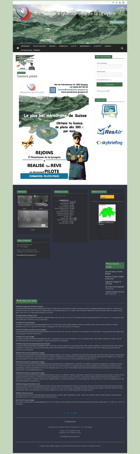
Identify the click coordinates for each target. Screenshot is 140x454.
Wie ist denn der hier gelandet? (114, 287)
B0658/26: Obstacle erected (24, 393)
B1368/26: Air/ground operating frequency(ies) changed (33, 344)
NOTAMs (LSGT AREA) (27, 301)
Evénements (21, 73)
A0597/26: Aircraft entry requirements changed (30, 362)
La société (97, 46)
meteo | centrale (105, 196)
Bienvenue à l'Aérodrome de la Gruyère (75, 13)
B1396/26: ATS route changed (25, 337)
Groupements (85, 46)
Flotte (73, 46)
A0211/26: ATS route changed (25, 400)
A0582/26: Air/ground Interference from (28, 384)
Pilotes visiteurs (39, 46)
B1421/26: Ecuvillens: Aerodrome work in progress (31, 330)
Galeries (108, 46)
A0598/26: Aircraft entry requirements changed (30, 373)
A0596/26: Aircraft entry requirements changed (30, 353)
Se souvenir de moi (103, 79)
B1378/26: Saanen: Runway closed (26, 315)
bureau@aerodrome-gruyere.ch (26, 255)
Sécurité (52, 46)
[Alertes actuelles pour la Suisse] (107, 205)
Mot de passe (101, 71)
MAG (47, 446)
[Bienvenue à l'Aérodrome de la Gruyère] (18, 48)
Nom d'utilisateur (102, 63)
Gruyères (103, 197)
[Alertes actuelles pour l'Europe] (107, 222)
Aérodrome (25, 46)
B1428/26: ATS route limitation (25, 322)
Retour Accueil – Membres (30, 50)
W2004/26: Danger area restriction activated (29, 306)
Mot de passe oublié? (103, 91)
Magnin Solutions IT (56, 446)
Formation (63, 46)
